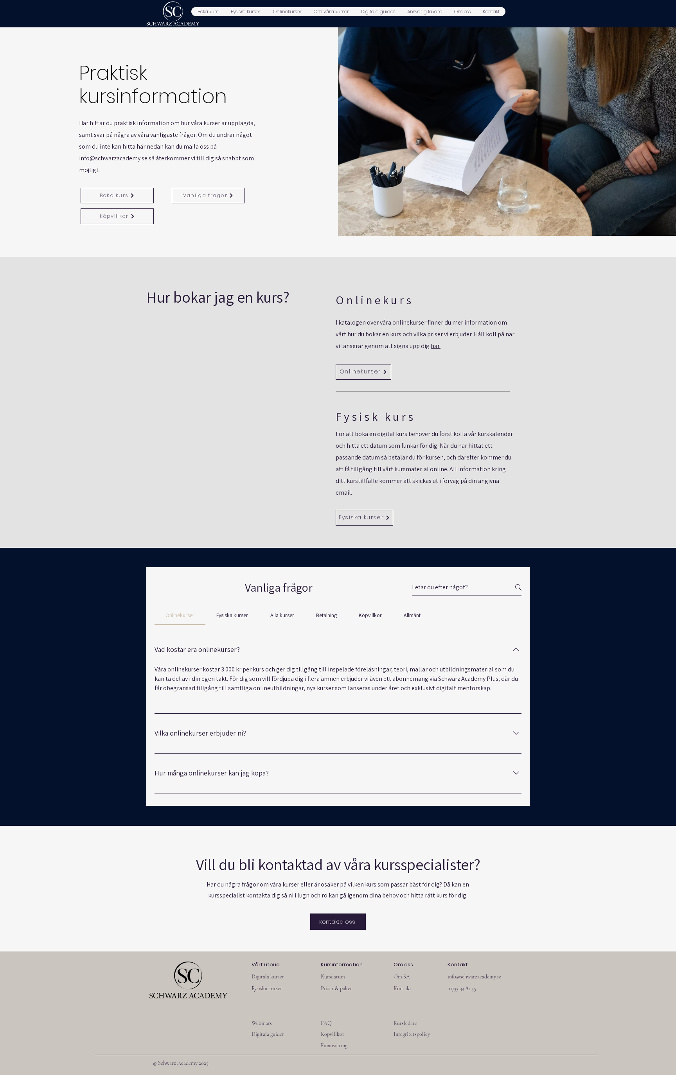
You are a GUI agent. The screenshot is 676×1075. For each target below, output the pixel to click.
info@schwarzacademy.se (113, 158)
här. (435, 346)
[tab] (180, 615)
